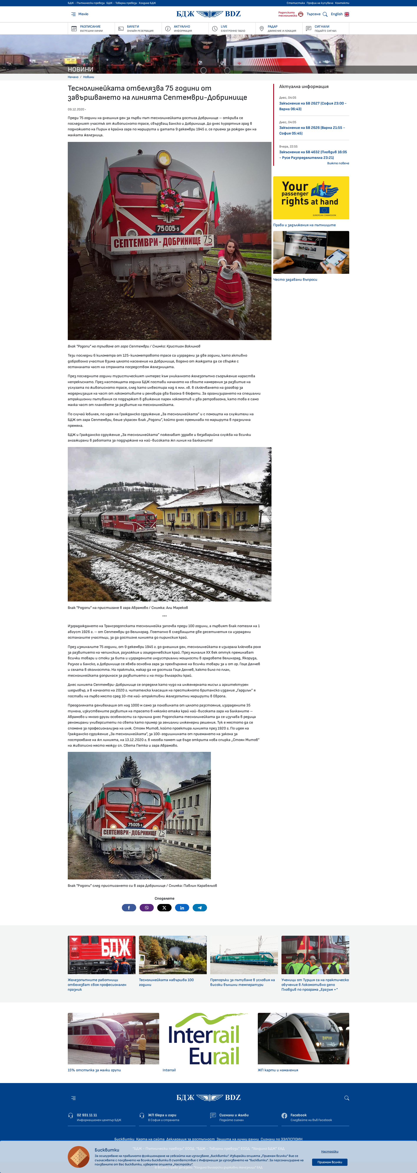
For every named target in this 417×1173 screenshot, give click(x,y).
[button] (129, 907)
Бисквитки (124, 1139)
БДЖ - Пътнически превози (86, 3)
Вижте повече (338, 163)
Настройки (329, 1152)
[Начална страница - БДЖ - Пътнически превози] (208, 1097)
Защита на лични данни (238, 1139)
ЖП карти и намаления (278, 1070)
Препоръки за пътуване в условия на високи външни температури (242, 982)
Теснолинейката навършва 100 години (166, 982)
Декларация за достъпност (190, 1139)
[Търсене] (346, 1098)
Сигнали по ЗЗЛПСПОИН (282, 1139)
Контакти (342, 3)
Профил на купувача (320, 3)
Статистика (296, 3)
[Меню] (73, 1097)
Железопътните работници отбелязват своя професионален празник (97, 985)
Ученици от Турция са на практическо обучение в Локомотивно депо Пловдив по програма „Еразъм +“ (315, 985)
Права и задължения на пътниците (304, 225)
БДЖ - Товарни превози (121, 3)
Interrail (169, 1070)
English (337, 14)
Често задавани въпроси (295, 279)
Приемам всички (330, 1162)
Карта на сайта (150, 1139)
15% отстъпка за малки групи (94, 1070)
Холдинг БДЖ (147, 3)
